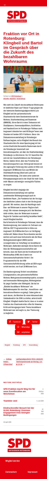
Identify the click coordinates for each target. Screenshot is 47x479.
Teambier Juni (10, 401)
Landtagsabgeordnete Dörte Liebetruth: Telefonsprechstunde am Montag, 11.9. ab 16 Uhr (29, 361)
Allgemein (13, 99)
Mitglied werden (12, 460)
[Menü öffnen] (4, 5)
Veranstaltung (21, 99)
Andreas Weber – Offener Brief (7, 361)
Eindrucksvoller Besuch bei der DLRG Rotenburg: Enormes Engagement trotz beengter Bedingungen (18, 411)
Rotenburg (16, 345)
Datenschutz (11, 471)
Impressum (32, 471)
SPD (24, 345)
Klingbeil (7, 345)
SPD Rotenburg (16, 96)
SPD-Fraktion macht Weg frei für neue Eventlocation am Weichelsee (19, 391)
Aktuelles (6, 99)
